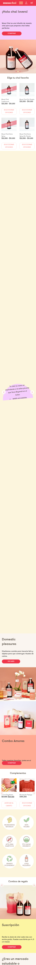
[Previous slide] (2, 885)
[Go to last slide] (4, 392)
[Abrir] (21, 3)
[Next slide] (32, 392)
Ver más (11, 661)
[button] (18, 71)
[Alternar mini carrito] (32, 3)
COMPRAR (12, 33)
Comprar (12, 763)
